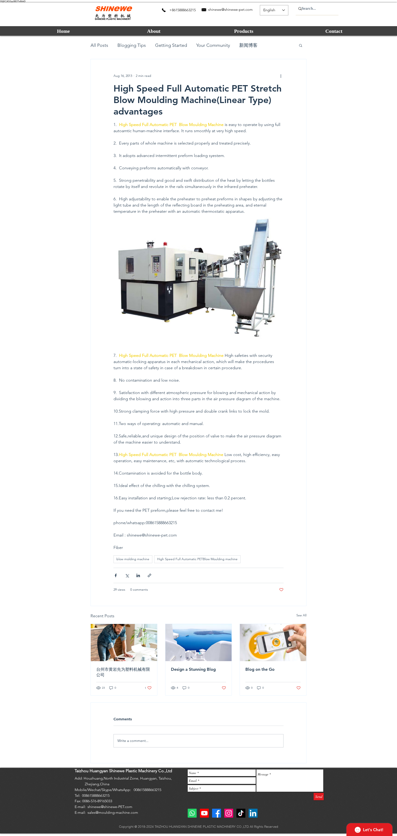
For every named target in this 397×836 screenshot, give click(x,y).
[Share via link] (149, 575)
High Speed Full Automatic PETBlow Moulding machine (197, 559)
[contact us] (164, 10)
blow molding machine (132, 559)
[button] (300, 45)
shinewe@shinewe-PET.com (110, 807)
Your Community (213, 45)
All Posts (99, 45)
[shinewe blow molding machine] (253, 813)
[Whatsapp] (192, 813)
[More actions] (281, 75)
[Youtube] (204, 813)
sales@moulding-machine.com (113, 812)
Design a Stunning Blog (193, 669)
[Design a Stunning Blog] (198, 642)
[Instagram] (228, 813)
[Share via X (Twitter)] (127, 575)
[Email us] (204, 10)
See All (301, 615)
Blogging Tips (131, 45)
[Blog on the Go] (273, 642)
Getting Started (171, 45)
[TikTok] (240, 813)
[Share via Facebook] (115, 575)
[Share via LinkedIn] (138, 575)
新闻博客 (248, 45)
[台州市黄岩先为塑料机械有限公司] (124, 642)
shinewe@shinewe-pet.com (230, 9)
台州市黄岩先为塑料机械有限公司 (123, 672)
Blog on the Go (260, 669)
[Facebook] (216, 813)
